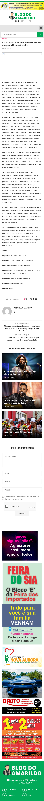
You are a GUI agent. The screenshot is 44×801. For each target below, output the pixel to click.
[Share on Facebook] (28, 299)
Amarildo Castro (23, 308)
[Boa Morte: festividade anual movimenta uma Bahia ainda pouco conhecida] (22, 424)
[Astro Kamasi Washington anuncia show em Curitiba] (22, 366)
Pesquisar (40, 34)
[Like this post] (26, 299)
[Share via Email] (36, 299)
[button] (41, 28)
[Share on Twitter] (31, 299)
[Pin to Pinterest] (33, 299)
